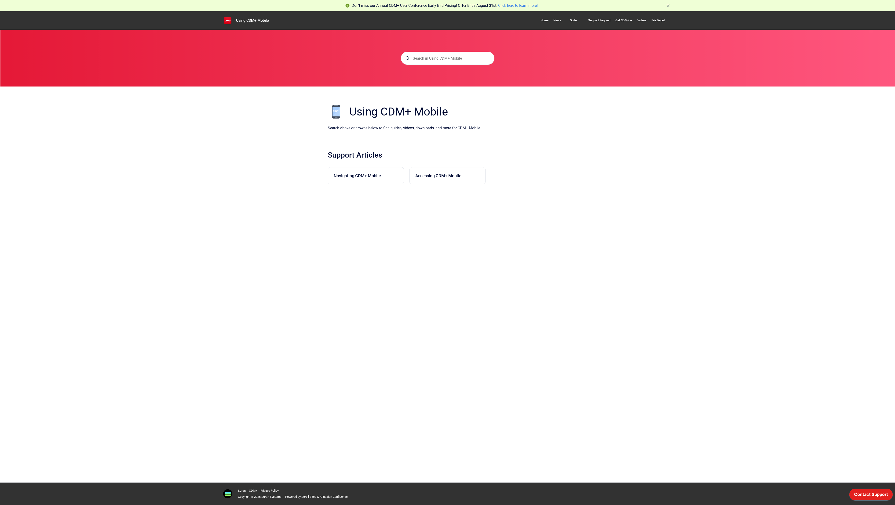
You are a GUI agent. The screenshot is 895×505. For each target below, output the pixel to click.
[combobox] (447, 58)
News (557, 20)
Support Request (599, 20)
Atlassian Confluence (334, 496)
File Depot (658, 20)
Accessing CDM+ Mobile (438, 175)
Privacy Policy (269, 490)
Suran (242, 490)
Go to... (575, 20)
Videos (642, 20)
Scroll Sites (308, 496)
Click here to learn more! (518, 5)
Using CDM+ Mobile (252, 20)
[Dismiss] (668, 5)
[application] (871, 495)
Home (544, 20)
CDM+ (253, 490)
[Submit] (407, 58)
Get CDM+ (622, 20)
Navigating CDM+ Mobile (357, 175)
